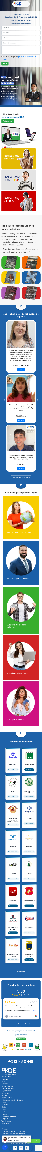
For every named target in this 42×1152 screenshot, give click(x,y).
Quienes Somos (7, 1086)
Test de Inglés (6, 1121)
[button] (4, 399)
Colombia (4, 1105)
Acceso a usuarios (7, 1088)
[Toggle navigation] (25, 4)
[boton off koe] (9, 147)
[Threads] (25, 1061)
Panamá (4, 1109)
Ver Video (21, 370)
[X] (31, 1061)
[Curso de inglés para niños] (18, 179)
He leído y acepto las (20, 58)
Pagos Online (6, 1091)
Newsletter (5, 1123)
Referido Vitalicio (7, 1098)
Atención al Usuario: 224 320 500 (13, 1133)
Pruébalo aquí (8, 121)
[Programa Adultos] (18, 158)
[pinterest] (28, 1061)
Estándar (4, 1079)
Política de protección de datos (12, 1100)
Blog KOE (4, 1119)
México (3, 1107)
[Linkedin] (19, 1061)
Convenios (5, 1093)
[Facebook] (9, 1061)
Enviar (5, 63)
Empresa (4, 1084)
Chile (3, 1112)
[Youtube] (15, 1061)
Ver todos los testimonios (21, 477)
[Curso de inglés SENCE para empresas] (18, 201)
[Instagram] (11, 1061)
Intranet (4, 1095)
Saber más (21, 972)
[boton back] (2, 147)
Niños (3, 1081)
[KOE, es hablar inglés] (17, 4)
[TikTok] (22, 1061)
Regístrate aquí (21, 1038)
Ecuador (4, 1114)
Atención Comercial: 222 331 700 (13, 1131)
